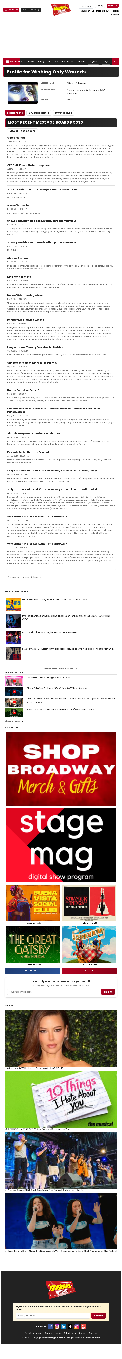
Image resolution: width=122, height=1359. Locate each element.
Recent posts (15, 113)
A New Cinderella (18, 205)
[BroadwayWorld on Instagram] (57, 1326)
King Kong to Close (19, 276)
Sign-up (100, 5)
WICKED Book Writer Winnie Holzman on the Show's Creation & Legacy (60, 709)
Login (106, 61)
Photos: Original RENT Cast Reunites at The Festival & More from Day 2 (44, 1190)
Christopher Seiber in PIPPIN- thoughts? (32, 363)
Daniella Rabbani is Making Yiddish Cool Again (49, 677)
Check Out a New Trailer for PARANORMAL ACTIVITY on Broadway (58, 688)
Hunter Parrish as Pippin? (23, 390)
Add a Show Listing (31, 9)
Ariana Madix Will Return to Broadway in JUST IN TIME (34, 1068)
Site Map (93, 1333)
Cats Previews (16, 138)
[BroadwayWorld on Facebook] (50, 1326)
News (23, 61)
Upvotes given (63, 113)
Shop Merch (13, 9)
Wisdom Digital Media (54, 1337)
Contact (48, 1333)
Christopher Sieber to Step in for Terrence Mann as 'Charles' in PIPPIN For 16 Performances (54, 410)
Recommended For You (16, 591)
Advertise (29, 1333)
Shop (73, 61)
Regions (83, 1333)
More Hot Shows (32, 971)
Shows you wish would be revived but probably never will (42, 221)
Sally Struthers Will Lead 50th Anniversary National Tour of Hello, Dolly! (52, 470)
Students (65, 61)
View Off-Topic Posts (22, 131)
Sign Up (98, 1315)
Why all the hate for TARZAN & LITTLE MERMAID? (37, 516)
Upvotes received (39, 113)
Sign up (108, 991)
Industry (40, 61)
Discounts (89, 971)
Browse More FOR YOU (59, 668)
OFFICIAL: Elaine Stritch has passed (29, 165)
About (39, 1333)
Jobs (56, 61)
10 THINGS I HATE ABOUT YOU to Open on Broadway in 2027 (38, 1129)
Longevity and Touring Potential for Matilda (35, 347)
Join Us (58, 1333)
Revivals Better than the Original (28, 452)
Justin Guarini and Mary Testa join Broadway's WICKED (42, 189)
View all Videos (13, 721)
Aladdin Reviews (17, 258)
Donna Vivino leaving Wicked (25, 295)
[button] (115, 61)
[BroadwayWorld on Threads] (76, 1326)
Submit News (70, 1333)
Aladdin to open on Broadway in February (33, 433)
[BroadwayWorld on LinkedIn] (63, 1326)
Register (93, 61)
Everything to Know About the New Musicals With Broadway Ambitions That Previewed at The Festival (61, 1250)
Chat (49, 61)
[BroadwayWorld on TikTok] (70, 1326)
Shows (31, 61)
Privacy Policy (92, 1337)
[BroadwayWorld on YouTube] (83, 1326)
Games (81, 61)
